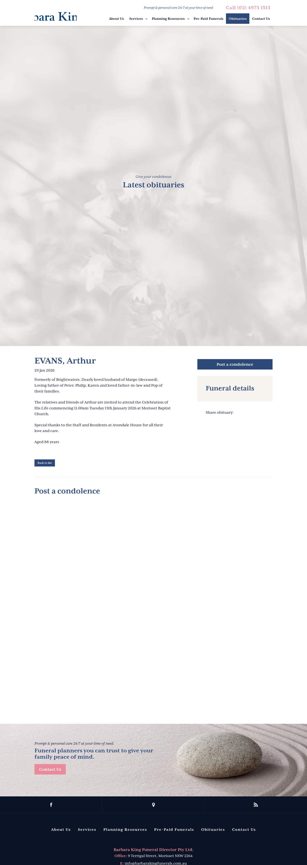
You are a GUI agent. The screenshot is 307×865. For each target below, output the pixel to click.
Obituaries (238, 19)
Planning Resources (168, 19)
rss (256, 804)
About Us (116, 19)
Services (136, 19)
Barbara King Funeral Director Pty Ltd (55, 13)
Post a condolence (235, 364)
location (153, 804)
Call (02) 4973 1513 (248, 7)
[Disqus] (153, 551)
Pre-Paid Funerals (208, 19)
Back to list (45, 462)
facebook (51, 804)
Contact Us (261, 19)
